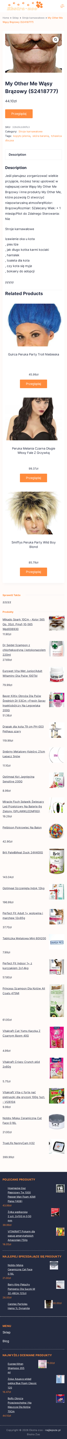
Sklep (6, 1332)
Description (17, 154)
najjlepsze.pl (53, 1430)
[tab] (33, 155)
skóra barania (40, 136)
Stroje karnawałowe (31, 131)
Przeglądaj (18, 113)
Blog (6, 1341)
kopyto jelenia (21, 136)
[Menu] (62, 6)
